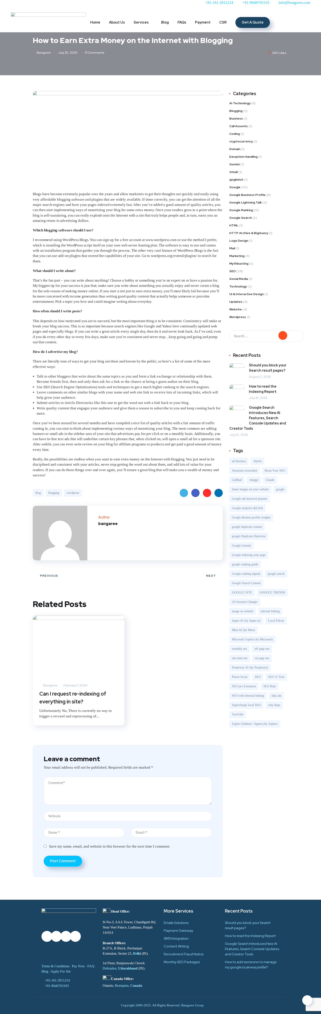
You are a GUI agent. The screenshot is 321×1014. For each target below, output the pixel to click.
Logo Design (238, 241)
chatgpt (253, 480)
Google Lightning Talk (245, 202)
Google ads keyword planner (249, 498)
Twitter (184, 493)
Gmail (233, 172)
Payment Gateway (178, 930)
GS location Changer (245, 602)
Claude (270, 480)
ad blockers (239, 461)
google (280, 489)
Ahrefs (257, 461)
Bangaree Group (192, 1005)
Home (95, 22)
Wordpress (237, 317)
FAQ (90, 966)
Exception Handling (243, 157)
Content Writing (176, 946)
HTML (233, 225)
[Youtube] (63, 5)
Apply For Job (60, 971)
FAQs (182, 22)
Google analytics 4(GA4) (247, 508)
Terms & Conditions (55, 966)
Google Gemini (241, 545)
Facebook (195, 493)
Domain (234, 149)
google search (276, 573)
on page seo (262, 658)
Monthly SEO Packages (182, 962)
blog (38, 492)
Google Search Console (246, 583)
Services (141, 22)
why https (274, 705)
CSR (223, 22)
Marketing (236, 256)
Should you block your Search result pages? (267, 368)
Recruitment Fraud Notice (184, 954)
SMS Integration (176, 938)
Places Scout (239, 677)
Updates (235, 302)
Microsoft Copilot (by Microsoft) (252, 639)
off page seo (261, 648)
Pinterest (207, 493)
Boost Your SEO (275, 470)
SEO (232, 271)
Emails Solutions (176, 922)
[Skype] (94, 936)
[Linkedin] (56, 951)
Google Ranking (241, 210)
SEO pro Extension (244, 686)
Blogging (235, 111)
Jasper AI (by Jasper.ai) (246, 620)
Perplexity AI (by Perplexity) (250, 667)
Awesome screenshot (244, 470)
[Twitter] (16, 5)
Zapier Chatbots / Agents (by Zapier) (255, 723)
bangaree (43, 53)
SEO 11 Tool (276, 677)
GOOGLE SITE (242, 592)
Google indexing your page (249, 555)
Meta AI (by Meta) (243, 630)
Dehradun (109, 968)
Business (236, 118)
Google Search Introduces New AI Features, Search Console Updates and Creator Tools (257, 418)
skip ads (276, 695)
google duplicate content (247, 526)
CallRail (237, 480)
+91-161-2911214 (57, 980)
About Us (117, 22)
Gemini (234, 164)
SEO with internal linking (248, 695)
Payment (203, 22)
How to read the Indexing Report (262, 389)
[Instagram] (51, 5)
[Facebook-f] (28, 5)
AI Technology (239, 103)
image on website (242, 611)
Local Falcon (276, 620)
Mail (232, 248)
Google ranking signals (246, 573)
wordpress (73, 492)
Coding (234, 134)
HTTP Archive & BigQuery (248, 233)
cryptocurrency (241, 141)
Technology (238, 286)
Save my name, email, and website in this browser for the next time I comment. (109, 846)
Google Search (240, 218)
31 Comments (94, 53)
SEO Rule (269, 686)
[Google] (75, 5)
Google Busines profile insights (251, 517)
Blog (165, 22)
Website (235, 309)
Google (234, 187)
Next (211, 576)
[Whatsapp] (87, 5)
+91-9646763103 (57, 986)
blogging (53, 492)
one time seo (239, 658)
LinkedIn (218, 493)
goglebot (236, 179)
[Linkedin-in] (40, 5)
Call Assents (238, 126)
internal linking (270, 611)
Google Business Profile (247, 195)
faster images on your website (250, 489)
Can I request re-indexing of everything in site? (72, 697)
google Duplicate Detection (249, 536)
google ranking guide (245, 564)
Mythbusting (238, 263)
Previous (49, 576)
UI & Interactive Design (246, 294)
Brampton (122, 985)
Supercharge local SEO (246, 705)
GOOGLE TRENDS (272, 592)
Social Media (238, 279)
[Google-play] (46, 951)
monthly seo (239, 648)
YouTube (237, 714)
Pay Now (78, 966)
